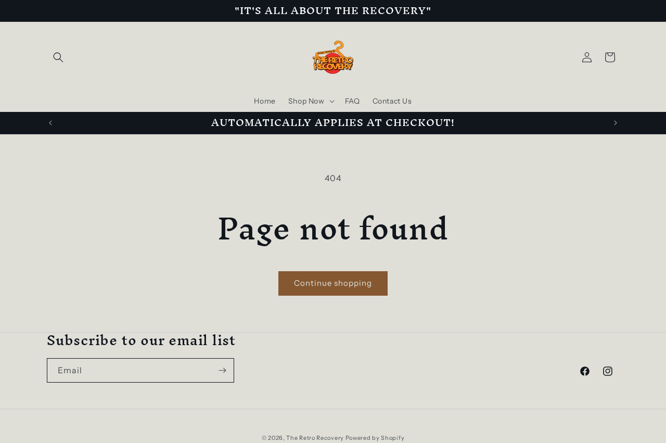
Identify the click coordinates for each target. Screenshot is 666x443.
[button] (58, 57)
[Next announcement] (615, 123)
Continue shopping (333, 283)
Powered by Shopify (375, 437)
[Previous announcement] (50, 123)
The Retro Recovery (315, 437)
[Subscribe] (222, 370)
